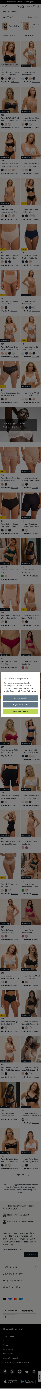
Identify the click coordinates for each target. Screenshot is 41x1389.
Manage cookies (20, 698)
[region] (20, 694)
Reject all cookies (20, 705)
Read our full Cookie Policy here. (23, 691)
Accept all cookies (20, 711)
